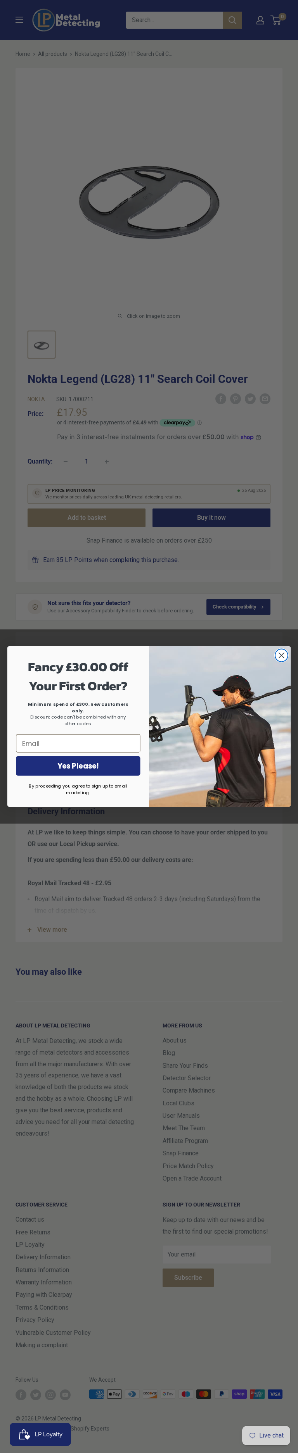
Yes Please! (78, 766)
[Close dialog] (281, 655)
